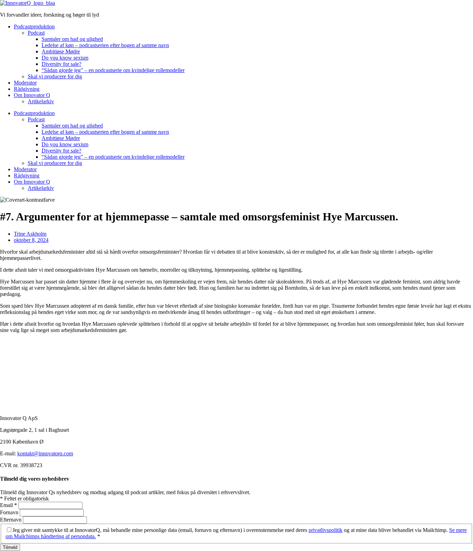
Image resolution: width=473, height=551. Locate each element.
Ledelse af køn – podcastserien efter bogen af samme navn (105, 45)
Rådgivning (26, 89)
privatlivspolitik (325, 530)
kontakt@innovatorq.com (45, 453)
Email (8, 505)
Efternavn (11, 520)
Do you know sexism (65, 58)
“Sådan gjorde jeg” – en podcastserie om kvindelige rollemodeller (113, 70)
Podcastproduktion (34, 26)
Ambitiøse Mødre (61, 51)
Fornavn (10, 512)
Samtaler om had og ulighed (72, 39)
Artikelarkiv (41, 101)
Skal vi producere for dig (55, 76)
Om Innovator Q (32, 95)
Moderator (25, 83)
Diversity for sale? (61, 64)
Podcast (36, 33)
